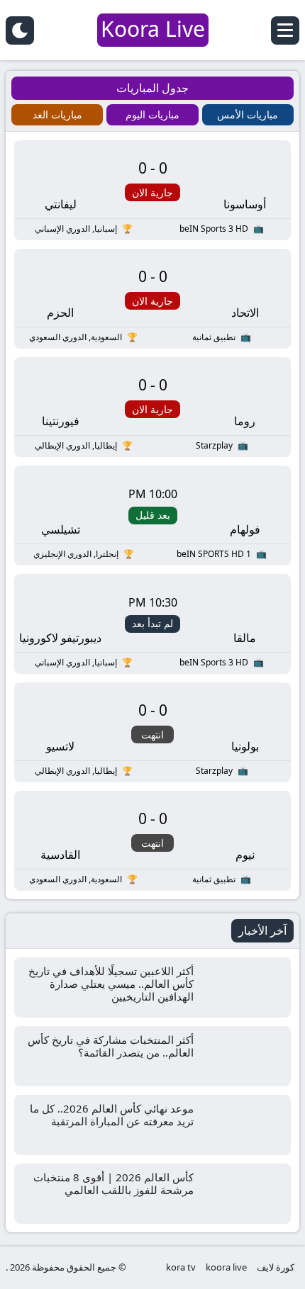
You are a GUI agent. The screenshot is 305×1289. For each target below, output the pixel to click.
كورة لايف (275, 1267)
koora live (226, 1267)
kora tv (181, 1267)
